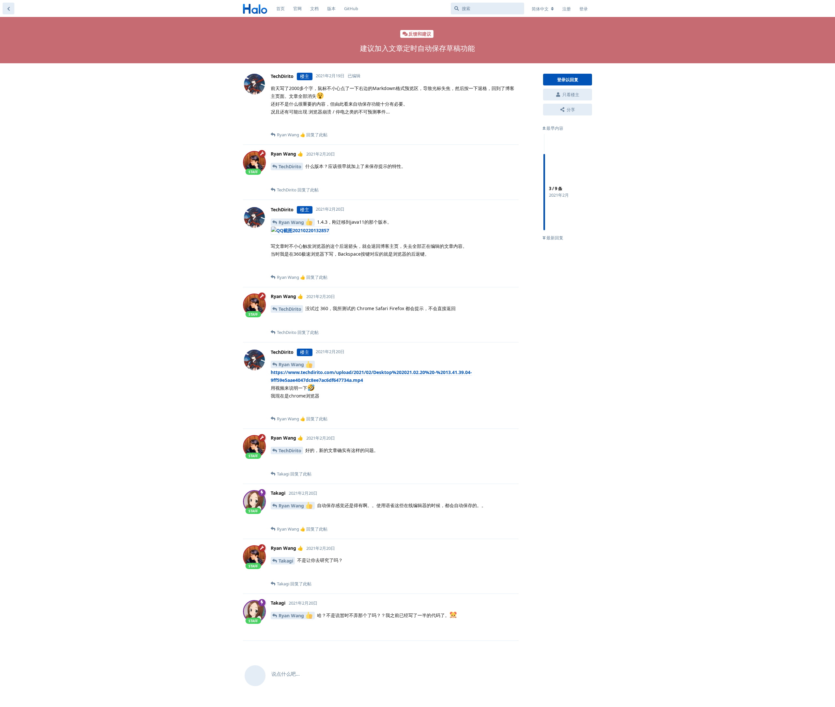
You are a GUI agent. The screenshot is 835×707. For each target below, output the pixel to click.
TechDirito (290, 166)
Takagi (286, 561)
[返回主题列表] (8, 8)
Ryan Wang (292, 222)
